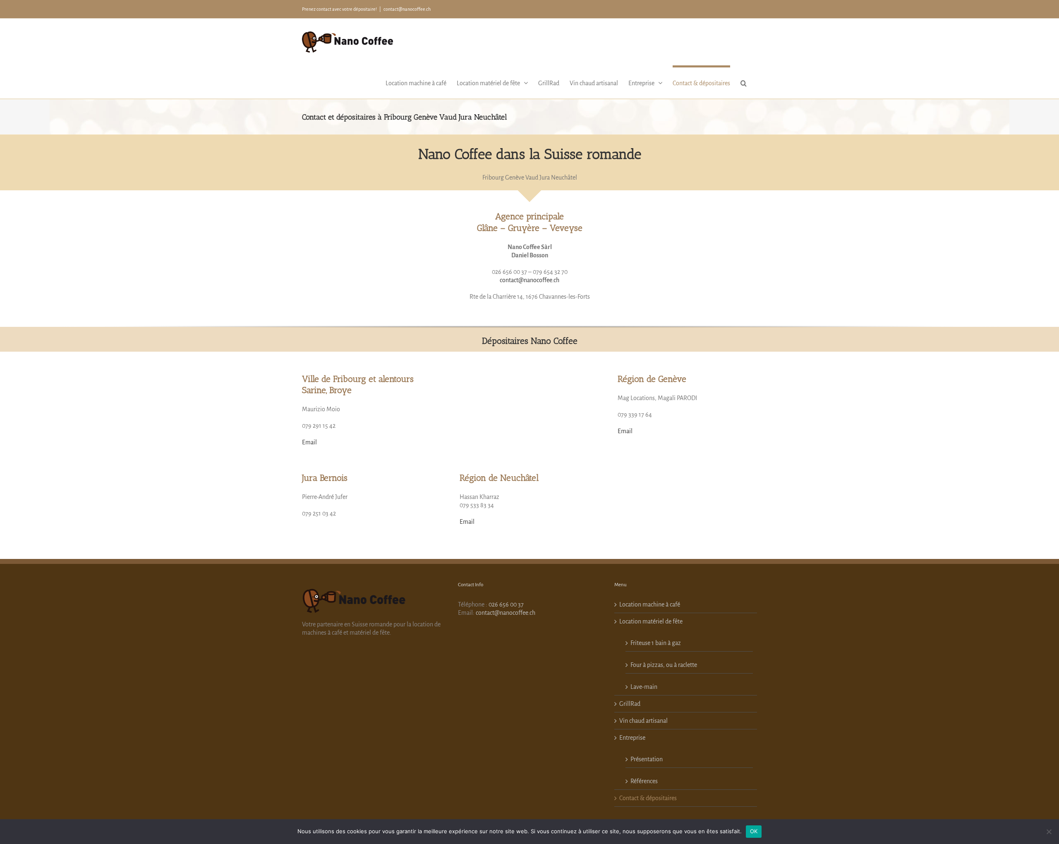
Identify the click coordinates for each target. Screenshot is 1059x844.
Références (644, 781)
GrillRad (629, 703)
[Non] (1049, 831)
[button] (743, 81)
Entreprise (632, 737)
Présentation (646, 759)
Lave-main (643, 686)
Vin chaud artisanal (643, 720)
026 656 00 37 (506, 604)
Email (309, 442)
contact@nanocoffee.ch (407, 9)
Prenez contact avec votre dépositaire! (339, 9)
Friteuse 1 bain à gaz (655, 643)
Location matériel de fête (651, 621)
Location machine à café (649, 604)
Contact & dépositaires (648, 798)
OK (754, 831)
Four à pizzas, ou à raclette (663, 665)
